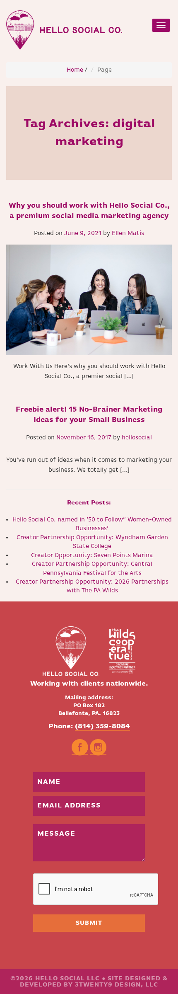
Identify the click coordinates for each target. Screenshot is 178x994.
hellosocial (137, 437)
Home (75, 70)
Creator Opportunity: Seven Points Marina (92, 555)
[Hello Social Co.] (64, 28)
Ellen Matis (128, 233)
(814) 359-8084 (102, 726)
